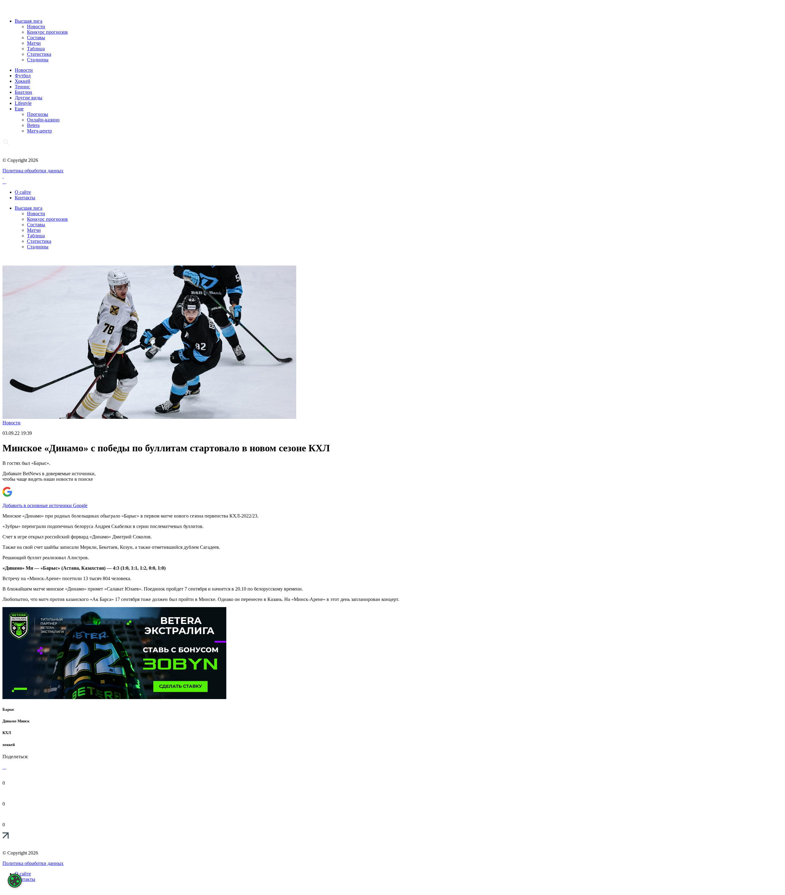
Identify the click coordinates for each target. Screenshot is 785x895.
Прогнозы (37, 114)
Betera (33, 125)
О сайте (23, 192)
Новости (36, 26)
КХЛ (6, 732)
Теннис (22, 86)
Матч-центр (39, 130)
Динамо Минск (15, 721)
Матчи (34, 43)
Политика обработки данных (32, 170)
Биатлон (23, 92)
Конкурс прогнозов (47, 32)
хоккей (8, 744)
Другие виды (28, 97)
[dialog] (15, 881)
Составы (36, 37)
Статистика (39, 54)
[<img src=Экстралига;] (114, 697)
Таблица (36, 48)
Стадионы (37, 59)
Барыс (8, 709)
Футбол (23, 75)
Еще (19, 108)
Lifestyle (23, 103)
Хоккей (22, 81)
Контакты (25, 197)
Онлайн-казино (43, 119)
